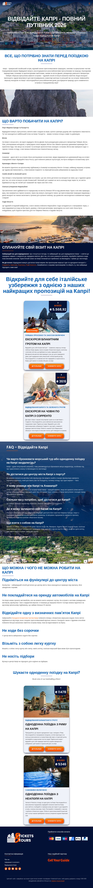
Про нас (7, 859)
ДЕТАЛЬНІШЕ (37, 366)
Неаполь (33, 265)
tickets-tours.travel (57, 881)
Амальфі (13, 265)
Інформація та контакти (12, 862)
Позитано (21, 265)
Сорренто (6, 265)
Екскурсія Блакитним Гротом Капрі (25, 618)
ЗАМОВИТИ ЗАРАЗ (54, 366)
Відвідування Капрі (10, 865)
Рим (27, 265)
